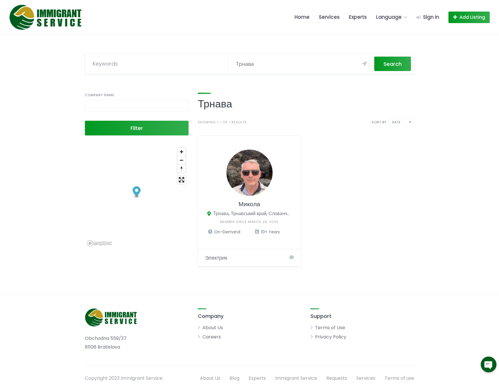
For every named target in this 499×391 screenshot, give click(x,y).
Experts (358, 17)
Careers (211, 337)
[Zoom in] (181, 152)
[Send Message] (291, 257)
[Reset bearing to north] (181, 168)
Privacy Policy (330, 337)
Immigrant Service (296, 378)
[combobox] (401, 122)
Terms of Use (330, 327)
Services (329, 17)
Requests (336, 378)
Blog (234, 378)
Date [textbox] (396, 122)
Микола (249, 204)
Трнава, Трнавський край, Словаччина (252, 213)
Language (389, 17)
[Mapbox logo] (99, 243)
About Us (212, 327)
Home (302, 17)
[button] (137, 192)
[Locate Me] (364, 64)
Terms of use (399, 378)
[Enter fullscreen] (181, 180)
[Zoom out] (181, 160)
